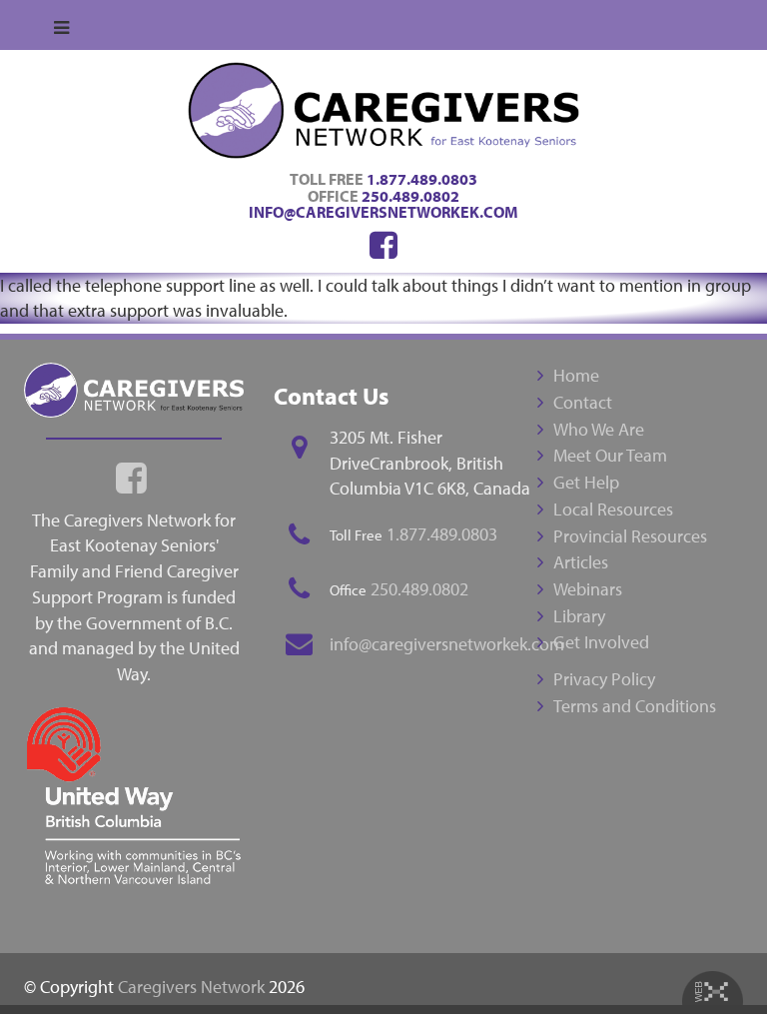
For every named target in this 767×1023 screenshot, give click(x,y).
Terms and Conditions (634, 705)
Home (576, 375)
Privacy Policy (604, 678)
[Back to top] (711, 967)
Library (579, 615)
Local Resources (613, 509)
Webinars (587, 588)
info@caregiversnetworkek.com (383, 212)
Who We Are (598, 429)
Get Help (586, 482)
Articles (580, 561)
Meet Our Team (610, 455)
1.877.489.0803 (422, 179)
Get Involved (601, 641)
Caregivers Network (191, 986)
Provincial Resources (630, 535)
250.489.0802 (410, 196)
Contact (582, 402)
